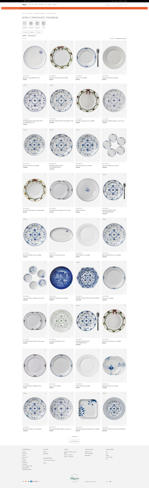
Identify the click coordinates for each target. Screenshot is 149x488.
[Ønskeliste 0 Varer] (123, 4)
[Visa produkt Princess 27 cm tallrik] (114, 278)
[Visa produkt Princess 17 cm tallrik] (87, 57)
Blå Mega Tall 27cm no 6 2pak (110, 386)
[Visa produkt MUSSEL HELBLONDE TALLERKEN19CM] (114, 190)
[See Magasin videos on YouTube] (110, 482)
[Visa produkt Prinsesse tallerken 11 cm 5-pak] (114, 145)
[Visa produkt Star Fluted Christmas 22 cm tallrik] (114, 321)
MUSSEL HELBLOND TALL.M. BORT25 (113, 429)
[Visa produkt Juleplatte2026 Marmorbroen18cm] (61, 278)
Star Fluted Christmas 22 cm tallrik (111, 341)
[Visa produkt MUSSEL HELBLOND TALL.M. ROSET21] (87, 278)
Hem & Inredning (109, 457)
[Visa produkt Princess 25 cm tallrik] (61, 366)
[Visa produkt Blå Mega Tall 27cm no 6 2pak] (114, 366)
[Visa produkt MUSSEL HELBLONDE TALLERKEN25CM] (61, 145)
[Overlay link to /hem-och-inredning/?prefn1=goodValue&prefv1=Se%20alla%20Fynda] (74, 8)
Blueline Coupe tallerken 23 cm (31, 78)
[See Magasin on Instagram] (107, 482)
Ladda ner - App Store (68, 454)
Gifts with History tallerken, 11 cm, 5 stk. (33, 298)
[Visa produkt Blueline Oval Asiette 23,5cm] (61, 235)
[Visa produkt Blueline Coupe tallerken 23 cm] (35, 57)
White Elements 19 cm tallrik (110, 78)
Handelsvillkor (24, 462)
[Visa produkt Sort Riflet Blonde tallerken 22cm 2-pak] (35, 321)
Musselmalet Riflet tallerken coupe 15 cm (60, 429)
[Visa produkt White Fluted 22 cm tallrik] (87, 366)
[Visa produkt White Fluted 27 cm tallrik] (87, 235)
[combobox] (112, 5)
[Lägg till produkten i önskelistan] (45, 42)
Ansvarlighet (121, 1)
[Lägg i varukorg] (45, 72)
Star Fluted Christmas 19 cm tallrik (58, 78)
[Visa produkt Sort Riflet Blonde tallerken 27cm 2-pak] (61, 190)
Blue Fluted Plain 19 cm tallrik (31, 165)
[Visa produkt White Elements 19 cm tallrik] (114, 57)
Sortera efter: (112, 38)
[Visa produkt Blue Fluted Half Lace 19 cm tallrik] (35, 235)
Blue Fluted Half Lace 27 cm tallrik (111, 255)
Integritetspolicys (25, 467)
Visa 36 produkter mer (74, 441)
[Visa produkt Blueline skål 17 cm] (87, 190)
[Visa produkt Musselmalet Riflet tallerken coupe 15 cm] (61, 409)
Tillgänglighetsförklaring (26, 469)
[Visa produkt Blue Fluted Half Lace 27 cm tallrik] (114, 235)
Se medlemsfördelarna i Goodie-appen (70, 453)
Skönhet (107, 455)
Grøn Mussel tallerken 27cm (57, 341)
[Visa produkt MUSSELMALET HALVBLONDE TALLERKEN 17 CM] (35, 100)
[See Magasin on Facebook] (108, 482)
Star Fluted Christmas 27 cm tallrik (85, 121)
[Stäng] (93, 250)
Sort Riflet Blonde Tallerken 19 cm (32, 386)
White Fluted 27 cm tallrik (83, 255)
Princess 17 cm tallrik (81, 78)
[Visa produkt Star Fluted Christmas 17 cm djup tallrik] (35, 190)
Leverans (23, 455)
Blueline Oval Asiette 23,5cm (57, 255)
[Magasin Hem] (24, 5)
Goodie (113, 1)
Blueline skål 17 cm (81, 210)
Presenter (125, 1)
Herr (107, 453)
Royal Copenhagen (26, 75)
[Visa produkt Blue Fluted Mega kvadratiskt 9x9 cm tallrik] (87, 409)
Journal (116, 1)
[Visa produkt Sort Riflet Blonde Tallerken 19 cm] (35, 366)
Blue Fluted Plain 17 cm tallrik (84, 165)
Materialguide (87, 455)
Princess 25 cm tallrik (55, 386)
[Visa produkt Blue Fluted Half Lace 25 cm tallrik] (35, 409)
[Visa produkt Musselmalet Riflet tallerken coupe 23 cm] (114, 100)
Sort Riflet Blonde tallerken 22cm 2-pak (33, 341)
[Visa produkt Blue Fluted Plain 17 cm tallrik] (87, 145)
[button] (121, 4)
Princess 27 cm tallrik (107, 298)
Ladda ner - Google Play (68, 456)
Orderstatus (24, 453)
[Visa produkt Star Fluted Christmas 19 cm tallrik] (61, 57)
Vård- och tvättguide (89, 453)
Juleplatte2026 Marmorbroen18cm (58, 298)
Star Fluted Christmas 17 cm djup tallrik (33, 210)
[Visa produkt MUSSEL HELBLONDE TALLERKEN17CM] (87, 321)
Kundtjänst (24, 460)
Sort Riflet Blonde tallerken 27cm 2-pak (60, 210)
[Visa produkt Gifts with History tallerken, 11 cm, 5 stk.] (35, 278)
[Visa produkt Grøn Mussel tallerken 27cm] (61, 321)
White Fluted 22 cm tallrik (83, 386)
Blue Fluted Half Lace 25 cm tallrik (32, 429)
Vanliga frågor (46, 453)
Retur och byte (25, 457)
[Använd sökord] (107, 4)
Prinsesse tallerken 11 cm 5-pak (110, 165)
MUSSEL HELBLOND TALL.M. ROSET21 (88, 298)
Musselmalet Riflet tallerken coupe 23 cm (113, 121)
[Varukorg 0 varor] (126, 4)
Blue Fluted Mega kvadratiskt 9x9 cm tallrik (87, 429)
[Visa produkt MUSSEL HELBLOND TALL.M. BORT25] (114, 409)
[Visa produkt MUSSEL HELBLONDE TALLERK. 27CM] (61, 100)
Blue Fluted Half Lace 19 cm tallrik (32, 255)
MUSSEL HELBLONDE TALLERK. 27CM (61, 121)
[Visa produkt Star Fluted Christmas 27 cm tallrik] (87, 100)
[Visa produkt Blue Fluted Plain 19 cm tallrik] (35, 145)
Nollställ (24, 35)
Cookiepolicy (24, 464)
